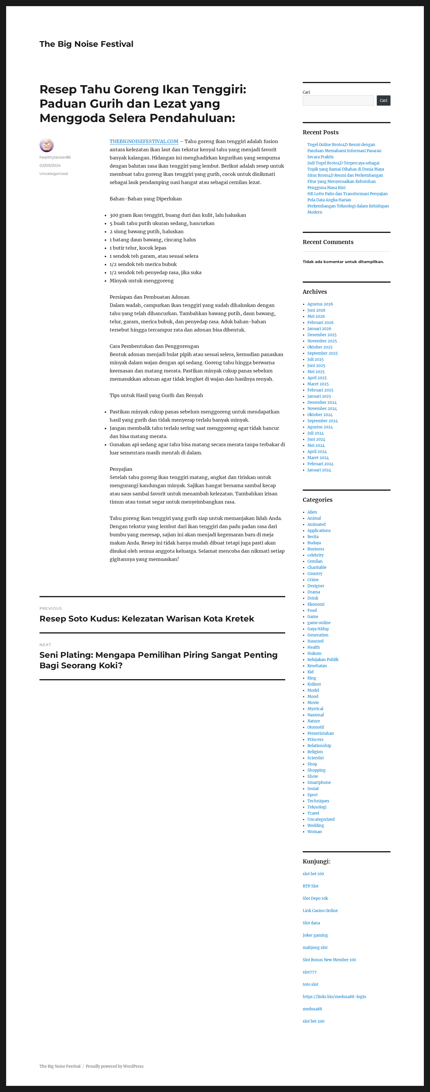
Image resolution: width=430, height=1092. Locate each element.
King (311, 678)
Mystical (315, 708)
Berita (313, 536)
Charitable (316, 567)
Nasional (315, 714)
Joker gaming (315, 935)
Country (314, 573)
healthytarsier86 (55, 157)
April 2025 (317, 377)
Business (315, 549)
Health (313, 647)
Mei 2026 (316, 316)
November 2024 (322, 408)
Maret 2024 (318, 457)
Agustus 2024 (320, 427)
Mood (312, 696)
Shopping (316, 770)
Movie (313, 702)
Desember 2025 (322, 334)
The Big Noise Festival (86, 44)
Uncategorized (53, 173)
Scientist (315, 758)
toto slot (310, 984)
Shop (312, 764)
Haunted (315, 641)
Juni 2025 (316, 365)
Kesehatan (317, 665)
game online (319, 622)
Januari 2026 (319, 328)
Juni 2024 (316, 439)
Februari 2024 (320, 463)
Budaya (314, 542)
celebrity (315, 555)
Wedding (315, 825)
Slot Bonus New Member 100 (329, 959)
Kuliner (314, 684)
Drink (312, 598)
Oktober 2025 (320, 347)
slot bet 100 (313, 873)
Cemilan (315, 561)
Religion (315, 751)
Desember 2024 (322, 402)
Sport (312, 794)
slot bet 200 (313, 1021)
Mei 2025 (316, 371)
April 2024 (317, 451)
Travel (313, 813)
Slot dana (311, 923)
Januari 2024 (319, 470)
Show (312, 776)
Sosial (313, 788)
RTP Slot (311, 886)
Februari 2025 (320, 390)
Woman (314, 831)
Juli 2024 (315, 433)
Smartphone (319, 782)
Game (312, 616)
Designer (315, 585)
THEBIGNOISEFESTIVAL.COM (144, 141)
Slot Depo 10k (315, 898)
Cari (306, 92)
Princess (315, 739)
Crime (313, 579)
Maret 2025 (318, 384)
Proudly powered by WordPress (115, 1066)
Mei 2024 (316, 445)
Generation (317, 635)
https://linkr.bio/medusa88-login (334, 996)
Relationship (319, 745)
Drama (313, 592)
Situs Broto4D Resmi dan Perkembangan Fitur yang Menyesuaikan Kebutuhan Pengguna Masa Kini (345, 181)
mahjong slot (315, 947)
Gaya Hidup (318, 628)
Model (313, 690)
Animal (314, 518)
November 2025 (322, 341)
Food (312, 610)
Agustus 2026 (320, 304)
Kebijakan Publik (322, 659)
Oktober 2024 (320, 414)
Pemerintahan (320, 733)
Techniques (318, 801)
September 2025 (322, 353)
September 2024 (322, 420)
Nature (313, 721)
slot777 (310, 972)
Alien (312, 512)
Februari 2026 (320, 322)
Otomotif (315, 727)
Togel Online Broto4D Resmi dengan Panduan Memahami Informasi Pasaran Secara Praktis (344, 150)
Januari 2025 (319, 396)
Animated (316, 524)
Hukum (314, 653)
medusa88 (312, 1009)
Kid (310, 671)
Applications (319, 530)
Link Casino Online (320, 910)
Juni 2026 (316, 310)
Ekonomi (315, 604)
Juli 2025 (315, 359)
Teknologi (316, 807)
